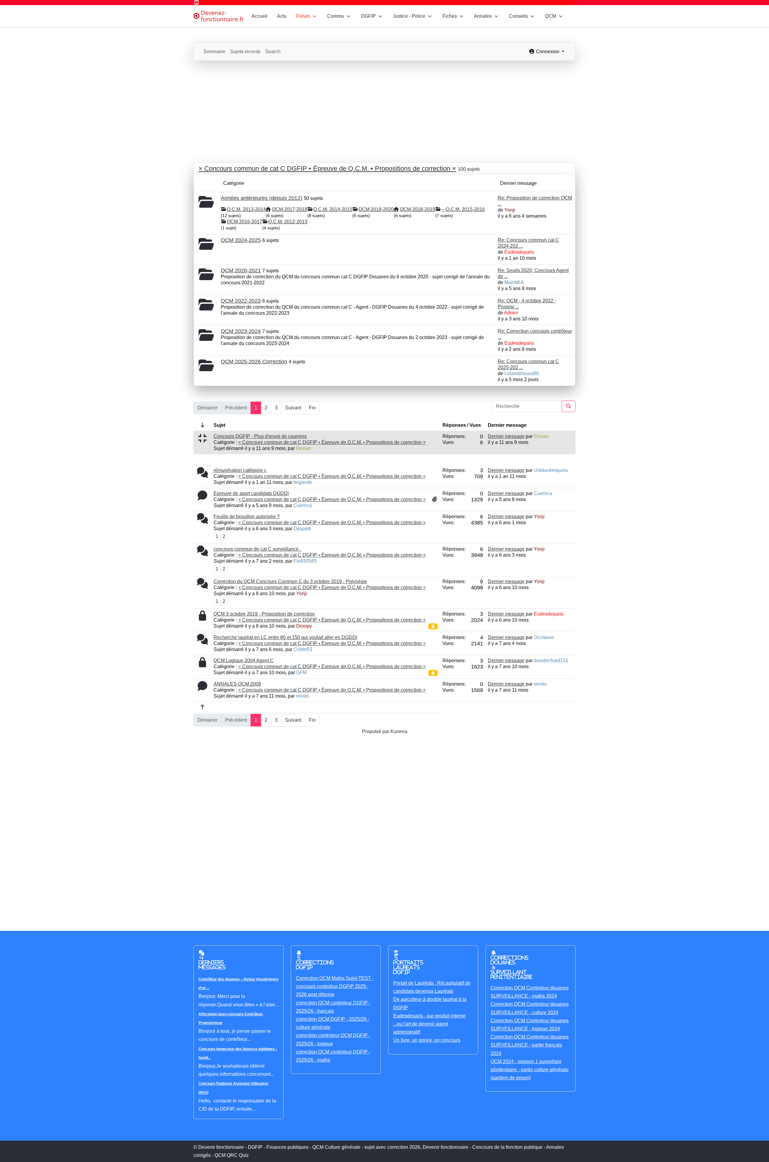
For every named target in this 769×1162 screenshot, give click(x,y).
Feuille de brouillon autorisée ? (247, 516)
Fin (312, 407)
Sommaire (214, 51)
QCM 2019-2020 (376, 209)
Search (273, 51)
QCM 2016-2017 (244, 221)
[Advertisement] (384, 106)
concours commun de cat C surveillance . (257, 549)
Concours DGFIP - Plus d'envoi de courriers (260, 436)
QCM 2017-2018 (289, 209)
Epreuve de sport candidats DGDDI (251, 493)
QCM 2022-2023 (241, 301)
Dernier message (506, 436)
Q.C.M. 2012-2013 (287, 221)
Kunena (399, 731)
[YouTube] (196, 2)
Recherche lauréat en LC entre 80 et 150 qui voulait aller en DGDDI (285, 637)
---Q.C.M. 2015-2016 (463, 209)
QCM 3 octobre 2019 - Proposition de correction (264, 613)
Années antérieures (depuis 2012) (261, 198)
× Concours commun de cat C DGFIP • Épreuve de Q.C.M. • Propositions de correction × (327, 168)
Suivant (293, 407)
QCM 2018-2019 (417, 209)
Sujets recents (245, 51)
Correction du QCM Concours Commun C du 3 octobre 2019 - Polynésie (290, 581)
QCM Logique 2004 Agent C (244, 660)
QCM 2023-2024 (241, 331)
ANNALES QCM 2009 (237, 683)
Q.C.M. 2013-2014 (246, 209)
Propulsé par (376, 731)
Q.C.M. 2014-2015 (332, 209)
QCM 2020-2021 (241, 271)
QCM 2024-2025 (241, 240)
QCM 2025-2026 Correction (254, 362)
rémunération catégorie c (240, 470)
